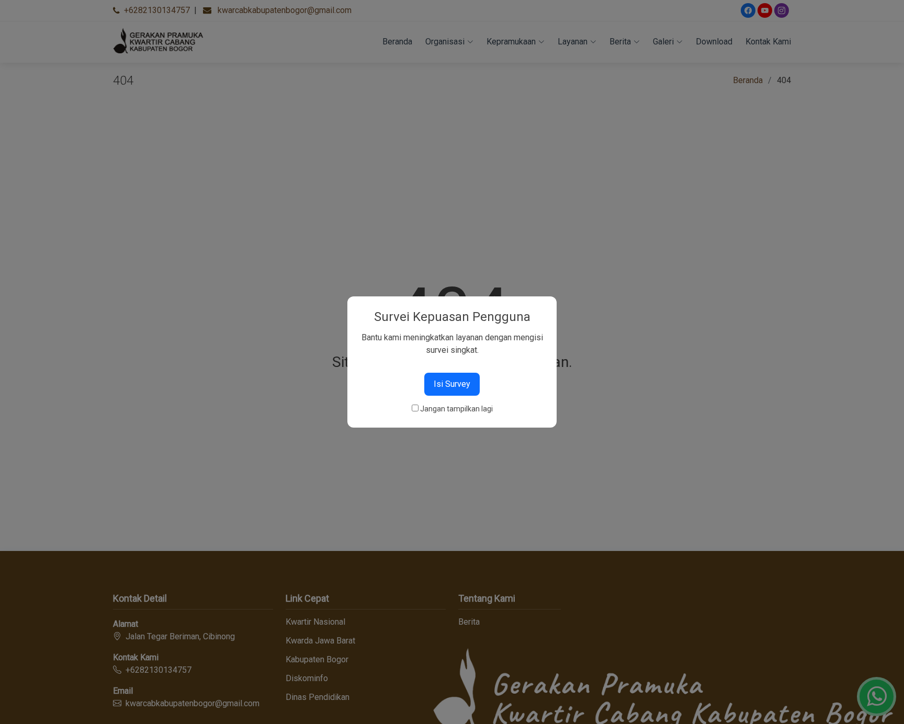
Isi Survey (452, 384)
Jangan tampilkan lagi (456, 409)
